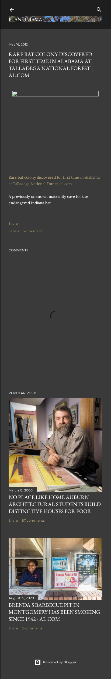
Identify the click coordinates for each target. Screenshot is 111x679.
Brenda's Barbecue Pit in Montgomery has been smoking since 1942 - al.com (54, 611)
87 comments (33, 520)
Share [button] (13, 223)
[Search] (99, 8)
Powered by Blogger (60, 662)
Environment (31, 231)
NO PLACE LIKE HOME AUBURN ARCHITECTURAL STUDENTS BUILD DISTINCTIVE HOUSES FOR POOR (55, 504)
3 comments (32, 628)
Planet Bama (25, 19)
